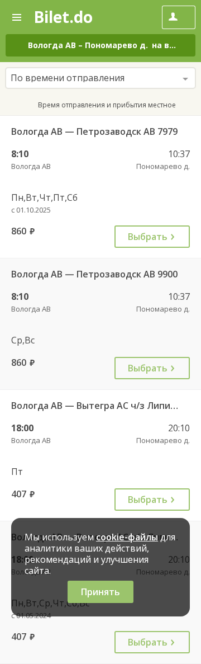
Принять (100, 592)
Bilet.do (63, 16)
